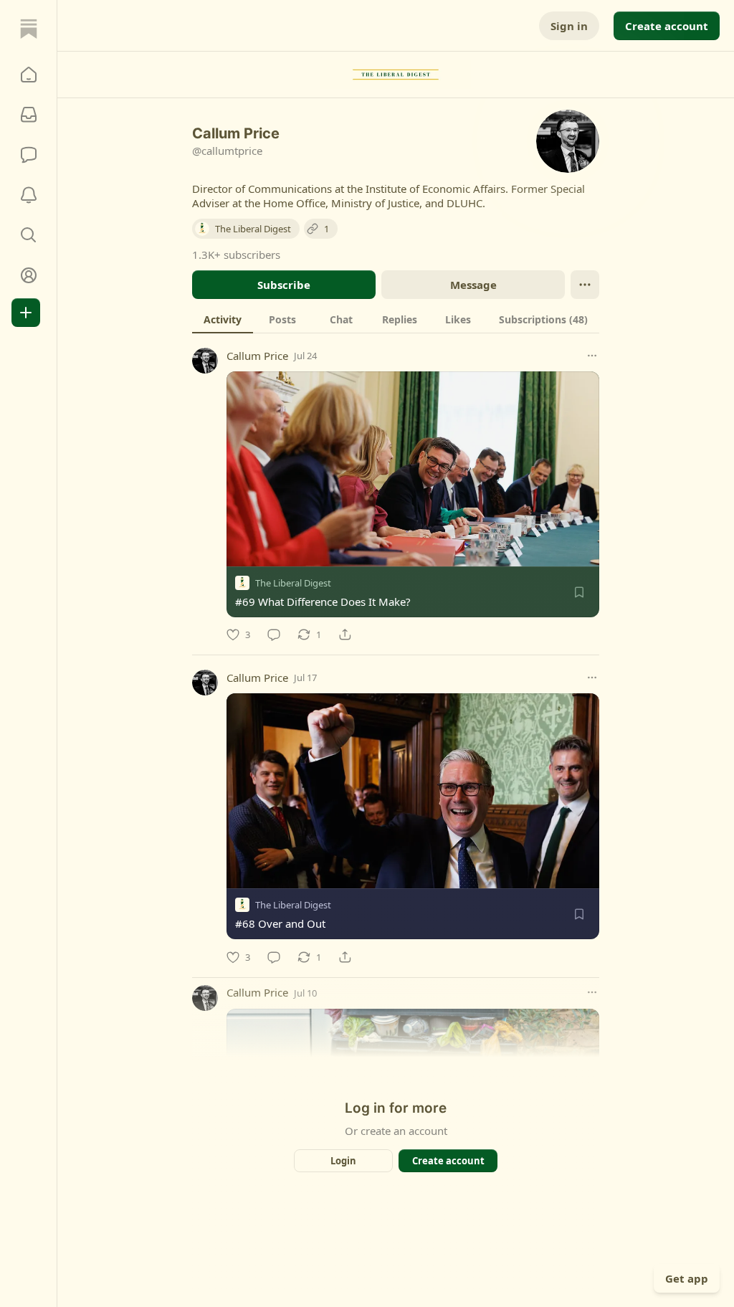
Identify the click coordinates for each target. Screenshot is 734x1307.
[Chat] (28, 155)
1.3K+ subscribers (236, 254)
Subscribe (283, 284)
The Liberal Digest (293, 582)
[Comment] (274, 634)
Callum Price (257, 355)
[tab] (222, 319)
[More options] (592, 355)
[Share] (345, 634)
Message (473, 284)
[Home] (28, 28)
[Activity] (28, 195)
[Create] (25, 312)
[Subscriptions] (28, 115)
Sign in (569, 26)
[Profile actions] (585, 284)
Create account (666, 26)
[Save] (579, 592)
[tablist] (395, 319)
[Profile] (28, 275)
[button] (28, 74)
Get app (686, 1278)
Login (343, 1160)
